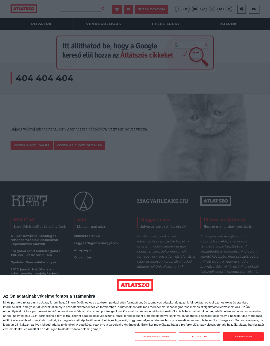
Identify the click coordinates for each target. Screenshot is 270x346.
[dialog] (135, 310)
